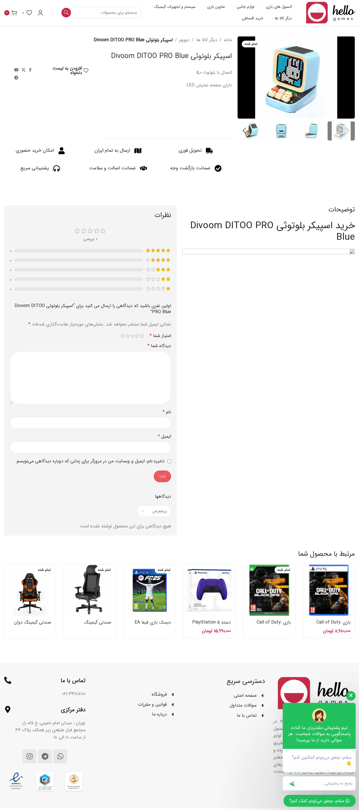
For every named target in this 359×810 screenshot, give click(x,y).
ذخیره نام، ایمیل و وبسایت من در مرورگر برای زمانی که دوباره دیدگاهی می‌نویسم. (90, 461)
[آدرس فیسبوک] (30, 70)
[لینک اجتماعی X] (23, 70)
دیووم (184, 39)
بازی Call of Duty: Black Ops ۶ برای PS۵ (329, 625)
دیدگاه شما (159, 345)
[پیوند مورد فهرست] (134, 694)
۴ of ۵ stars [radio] (127, 336)
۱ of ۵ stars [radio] (141, 336)
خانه (228, 39)
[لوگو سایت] (330, 12)
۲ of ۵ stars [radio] (137, 336)
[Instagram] (29, 756)
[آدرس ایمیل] (16, 70)
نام (167, 412)
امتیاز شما (160, 336)
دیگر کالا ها (206, 39)
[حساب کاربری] (40, 12)
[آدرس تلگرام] (16, 78)
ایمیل (164, 436)
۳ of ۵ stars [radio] (132, 336)
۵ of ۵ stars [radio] (122, 336)
